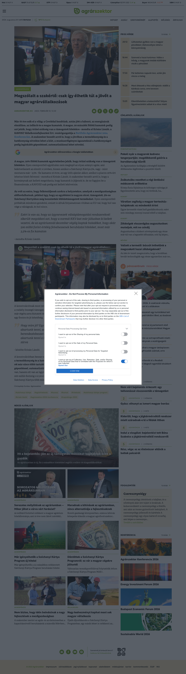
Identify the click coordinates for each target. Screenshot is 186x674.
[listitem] (93, 328)
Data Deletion (78, 380)
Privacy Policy (107, 380)
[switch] (124, 334)
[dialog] (93, 337)
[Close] (136, 294)
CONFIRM (74, 371)
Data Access (93, 380)
